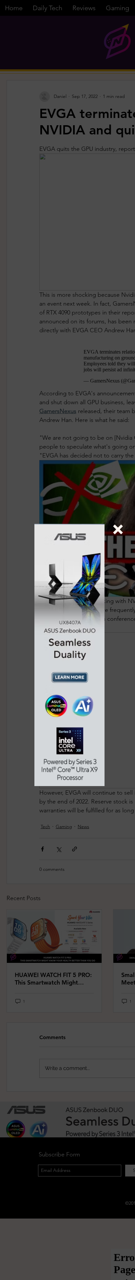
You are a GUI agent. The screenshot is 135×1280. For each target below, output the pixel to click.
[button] (118, 529)
